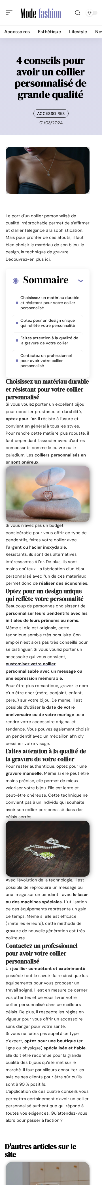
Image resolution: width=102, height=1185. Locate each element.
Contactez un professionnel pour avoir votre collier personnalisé (46, 360)
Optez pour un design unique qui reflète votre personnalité (47, 323)
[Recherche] (78, 13)
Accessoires (51, 113)
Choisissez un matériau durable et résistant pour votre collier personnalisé (49, 302)
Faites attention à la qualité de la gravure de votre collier (49, 340)
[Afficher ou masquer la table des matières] (75, 280)
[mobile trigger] (10, 13)
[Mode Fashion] (40, 13)
